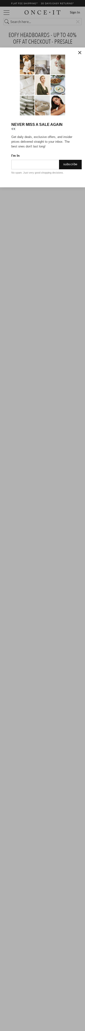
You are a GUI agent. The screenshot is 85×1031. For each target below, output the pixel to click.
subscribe (70, 164)
